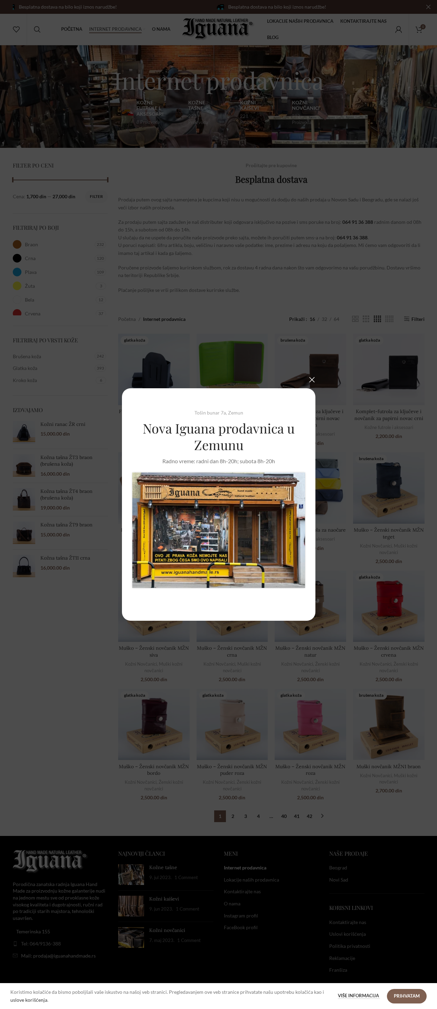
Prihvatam (407, 996)
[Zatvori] (312, 379)
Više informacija (359, 995)
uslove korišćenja (28, 1000)
